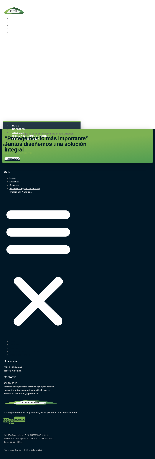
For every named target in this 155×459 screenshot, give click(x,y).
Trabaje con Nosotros (24, 32)
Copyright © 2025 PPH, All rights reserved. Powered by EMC (80, 454)
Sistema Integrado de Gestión (25, 188)
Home (15, 125)
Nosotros (18, 129)
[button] (42, 77)
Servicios (14, 185)
